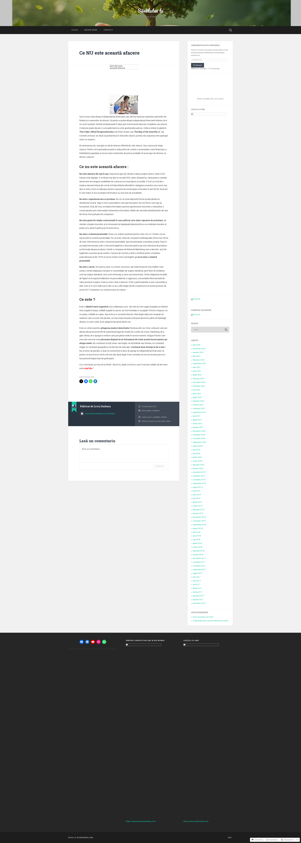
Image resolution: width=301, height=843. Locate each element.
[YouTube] (93, 642)
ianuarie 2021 (198, 427)
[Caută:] (210, 330)
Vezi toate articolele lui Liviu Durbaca (100, 414)
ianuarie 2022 (198, 405)
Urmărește (197, 65)
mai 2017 (196, 584)
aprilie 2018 (197, 543)
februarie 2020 (198, 465)
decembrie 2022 (199, 382)
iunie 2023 (197, 371)
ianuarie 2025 (198, 352)
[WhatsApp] (104, 642)
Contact (108, 30)
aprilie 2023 (197, 375)
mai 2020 (196, 453)
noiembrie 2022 (199, 386)
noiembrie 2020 (199, 435)
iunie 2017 (197, 581)
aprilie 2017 (197, 588)
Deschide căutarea (230, 30)
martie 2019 (197, 506)
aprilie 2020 (197, 457)
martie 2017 (197, 592)
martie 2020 (197, 461)
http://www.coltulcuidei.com (195, 821)
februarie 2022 (198, 401)
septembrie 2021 (199, 412)
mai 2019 (196, 498)
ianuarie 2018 (198, 555)
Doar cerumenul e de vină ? (203, 617)
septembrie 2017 (199, 569)
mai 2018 (196, 540)
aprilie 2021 (197, 420)
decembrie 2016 (199, 603)
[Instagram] (98, 642)
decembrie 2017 (199, 558)
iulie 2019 (196, 491)
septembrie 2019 (199, 483)
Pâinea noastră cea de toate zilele (156, 421)
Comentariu (159, 466)
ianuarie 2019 (198, 513)
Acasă (74, 30)
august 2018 (198, 528)
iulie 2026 (196, 345)
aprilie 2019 (197, 502)
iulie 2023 (196, 367)
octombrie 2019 (199, 480)
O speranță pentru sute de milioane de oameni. (211, 621)
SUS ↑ (230, 837)
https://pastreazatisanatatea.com (141, 821)
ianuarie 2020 (198, 468)
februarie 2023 (198, 379)
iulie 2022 (196, 390)
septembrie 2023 (199, 363)
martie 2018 (197, 547)
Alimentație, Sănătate (151, 411)
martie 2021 (197, 423)
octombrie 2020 (199, 438)
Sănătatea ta (150, 10)
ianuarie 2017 (198, 600)
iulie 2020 (196, 450)
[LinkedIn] (87, 642)
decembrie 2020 (199, 431)
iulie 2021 (196, 416)
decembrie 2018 (199, 517)
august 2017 (198, 573)
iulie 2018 (196, 532)
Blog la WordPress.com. (80, 837)
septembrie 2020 (199, 442)
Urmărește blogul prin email (205, 45)
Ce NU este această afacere (109, 53)
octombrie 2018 (199, 521)
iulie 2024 (196, 356)
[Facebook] (81, 642)
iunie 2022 (197, 394)
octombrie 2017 (199, 566)
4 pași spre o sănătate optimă (154, 417)
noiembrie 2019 (199, 476)
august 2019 (198, 487)
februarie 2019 (198, 510)
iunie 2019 (197, 495)
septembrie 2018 (199, 525)
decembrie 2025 (199, 349)
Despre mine (90, 30)
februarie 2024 (198, 360)
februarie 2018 (198, 551)
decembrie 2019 (199, 472)
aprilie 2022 (197, 397)
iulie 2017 (196, 577)
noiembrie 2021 (199, 408)
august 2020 (198, 446)
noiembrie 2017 (199, 562)
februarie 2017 (198, 596)
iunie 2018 (197, 536)
